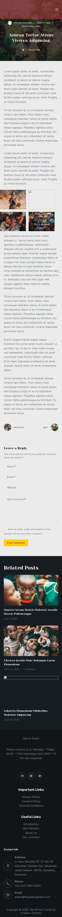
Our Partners (31, 828)
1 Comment (29, 669)
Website (12, 487)
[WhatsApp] (40, 776)
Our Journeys (31, 837)
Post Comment (16, 542)
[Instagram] (31, 776)
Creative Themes (31, 913)
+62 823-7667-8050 (28, 885)
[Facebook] (22, 776)
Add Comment (16, 499)
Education (28, 26)
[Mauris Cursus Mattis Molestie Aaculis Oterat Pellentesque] (31, 590)
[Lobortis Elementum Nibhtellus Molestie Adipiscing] (31, 691)
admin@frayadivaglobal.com (32, 897)
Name (11, 466)
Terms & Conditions (31, 805)
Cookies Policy (31, 801)
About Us (31, 832)
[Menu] (56, 9)
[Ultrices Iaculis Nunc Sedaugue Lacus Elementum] (31, 640)
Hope (37, 26)
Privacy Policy (31, 797)
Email (11, 477)
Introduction (31, 824)
